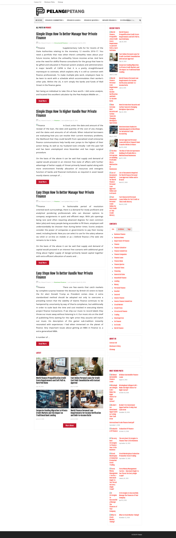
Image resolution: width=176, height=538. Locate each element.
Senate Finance (109, 20)
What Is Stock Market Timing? (129, 515)
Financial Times (119, 268)
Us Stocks (117, 325)
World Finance (118, 328)
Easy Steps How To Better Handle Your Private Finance (64, 275)
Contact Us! (37, 2)
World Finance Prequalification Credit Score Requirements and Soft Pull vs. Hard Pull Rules (51, 380)
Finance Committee (54, 20)
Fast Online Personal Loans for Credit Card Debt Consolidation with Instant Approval (85, 380)
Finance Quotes (91, 20)
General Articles (119, 274)
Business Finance (60, 282)
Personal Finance (119, 288)
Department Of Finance (121, 241)
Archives (121, 229)
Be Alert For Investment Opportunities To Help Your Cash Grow (128, 407)
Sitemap (60, 2)
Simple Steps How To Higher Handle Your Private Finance (66, 113)
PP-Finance (139, 534)
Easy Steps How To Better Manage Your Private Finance (65, 194)
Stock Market (118, 305)
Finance (57, 120)
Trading (116, 315)
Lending (116, 281)
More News (70, 425)
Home (39, 20)
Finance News (118, 261)
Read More (43, 101)
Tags (129, 229)
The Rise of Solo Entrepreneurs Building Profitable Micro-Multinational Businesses (129, 153)
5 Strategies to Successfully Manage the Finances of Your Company (128, 495)
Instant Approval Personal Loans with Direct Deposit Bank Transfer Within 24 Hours (129, 142)
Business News (119, 238)
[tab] (113, 229)
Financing (117, 271)
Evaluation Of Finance (126, 429)
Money (116, 284)
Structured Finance (61, 43)
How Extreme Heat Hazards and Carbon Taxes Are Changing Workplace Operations (129, 107)
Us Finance (125, 20)
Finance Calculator (120, 248)
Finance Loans (73, 20)
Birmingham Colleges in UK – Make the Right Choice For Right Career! (128, 387)
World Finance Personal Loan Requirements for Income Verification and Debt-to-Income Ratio (86, 413)
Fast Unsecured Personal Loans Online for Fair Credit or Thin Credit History (129, 199)
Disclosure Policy (49, 2)
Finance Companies (120, 254)
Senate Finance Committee (123, 301)
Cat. (113, 229)
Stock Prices (118, 308)
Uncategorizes (119, 318)
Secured (117, 295)
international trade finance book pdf (121, 423)
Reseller (117, 291)
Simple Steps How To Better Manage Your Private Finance (66, 36)
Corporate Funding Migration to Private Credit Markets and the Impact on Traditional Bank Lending (51, 413)
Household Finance (120, 278)
